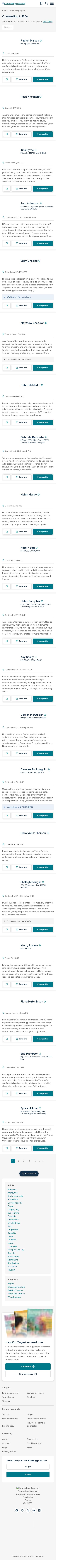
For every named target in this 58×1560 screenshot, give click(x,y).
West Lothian (14, 1297)
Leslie (10, 1236)
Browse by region (17, 11)
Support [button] (6, 1387)
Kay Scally (28, 657)
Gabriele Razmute (33, 437)
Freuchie (12, 1216)
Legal (4, 1447)
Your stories (8, 1397)
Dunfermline (13, 1213)
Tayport (11, 1270)
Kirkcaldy (12, 1233)
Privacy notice (9, 1451)
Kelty (10, 1226)
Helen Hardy (29, 494)
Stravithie (12, 1266)
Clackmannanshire (16, 1287)
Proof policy (8, 1426)
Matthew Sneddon (33, 323)
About (5, 1439)
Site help (31, 1397)
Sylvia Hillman (30, 1108)
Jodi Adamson (30, 203)
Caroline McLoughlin (34, 769)
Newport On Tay (16, 1249)
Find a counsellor (10, 1393)
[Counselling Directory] (15, 3)
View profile (42, 79)
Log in (30, 1414)
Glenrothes (13, 1219)
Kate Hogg (28, 547)
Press (29, 1447)
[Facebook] (16, 1510)
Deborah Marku (31, 385)
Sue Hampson (30, 1053)
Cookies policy (34, 1443)
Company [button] (7, 1433)
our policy (47, 21)
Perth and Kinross (16, 1293)
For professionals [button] (11, 1409)
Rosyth (11, 1253)
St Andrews (13, 1256)
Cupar (10, 1206)
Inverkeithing (14, 1223)
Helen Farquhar (31, 601)
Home (4, 11)
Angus (11, 1283)
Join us (5, 1414)
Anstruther (13, 1192)
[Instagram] (22, 1510)
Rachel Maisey (30, 40)
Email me (21, 79)
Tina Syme (28, 150)
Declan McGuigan (32, 714)
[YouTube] (33, 1510)
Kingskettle (13, 1229)
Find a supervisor (10, 1418)
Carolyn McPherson (34, 833)
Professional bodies (36, 1418)
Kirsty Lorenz (30, 945)
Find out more (28, 1374)
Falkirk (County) (15, 1290)
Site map (6, 1401)
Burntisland (13, 1199)
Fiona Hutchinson (32, 1001)
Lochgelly (12, 1246)
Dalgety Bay (13, 1209)
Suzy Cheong (29, 260)
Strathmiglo (13, 1263)
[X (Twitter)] (28, 1510)
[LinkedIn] (39, 1510)
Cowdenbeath (15, 1203)
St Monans (13, 1259)
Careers (32, 1439)
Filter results (29, 1173)
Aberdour (12, 1189)
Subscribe (28, 1366)
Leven (10, 1243)
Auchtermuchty (15, 1196)
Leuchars (12, 1239)
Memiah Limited (37, 1556)
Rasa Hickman (30, 96)
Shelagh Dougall (31, 882)
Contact (6, 1443)
